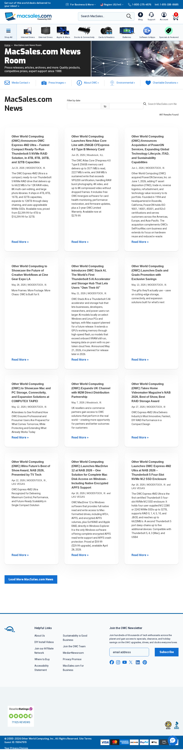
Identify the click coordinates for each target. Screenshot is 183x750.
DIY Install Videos (44, 642)
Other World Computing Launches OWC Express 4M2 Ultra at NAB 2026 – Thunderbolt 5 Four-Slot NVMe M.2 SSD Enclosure (151, 470)
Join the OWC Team (74, 646)
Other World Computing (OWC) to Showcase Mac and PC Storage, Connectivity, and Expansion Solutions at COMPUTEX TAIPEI (31, 392)
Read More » (20, 242)
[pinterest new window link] (145, 662)
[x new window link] (131, 662)
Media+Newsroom (73, 652)
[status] (161, 104)
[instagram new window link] (118, 662)
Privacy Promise (72, 659)
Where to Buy (42, 659)
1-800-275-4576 (141, 4)
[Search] (129, 17)
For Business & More (82, 4)
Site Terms (85, 738)
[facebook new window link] (111, 662)
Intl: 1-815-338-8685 (167, 4)
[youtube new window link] (124, 662)
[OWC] (28, 16)
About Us (39, 635)
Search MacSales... (92, 16)
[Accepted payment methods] (139, 742)
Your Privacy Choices (16, 748)
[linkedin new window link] (138, 662)
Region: (112, 4)
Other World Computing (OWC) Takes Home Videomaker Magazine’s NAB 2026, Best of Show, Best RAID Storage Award (151, 392)
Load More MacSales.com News (31, 579)
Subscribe (167, 652)
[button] (173, 741)
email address (122, 652)
